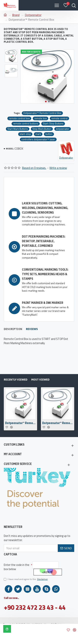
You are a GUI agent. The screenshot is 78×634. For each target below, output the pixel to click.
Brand (16, 15)
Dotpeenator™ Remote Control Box (42, 113)
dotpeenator (62, 129)
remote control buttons (25, 123)
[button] (46, 101)
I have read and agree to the (28, 579)
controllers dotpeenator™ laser (38, 139)
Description (13, 329)
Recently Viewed (15, 379)
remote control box (19, 118)
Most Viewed (40, 379)
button (48, 134)
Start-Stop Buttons (53, 123)
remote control (59, 118)
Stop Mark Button (41, 129)
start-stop (25, 134)
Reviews (32, 329)
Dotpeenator (33, 15)
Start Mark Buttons (17, 129)
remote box (40, 118)
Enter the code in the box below (16, 567)
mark (38, 134)
